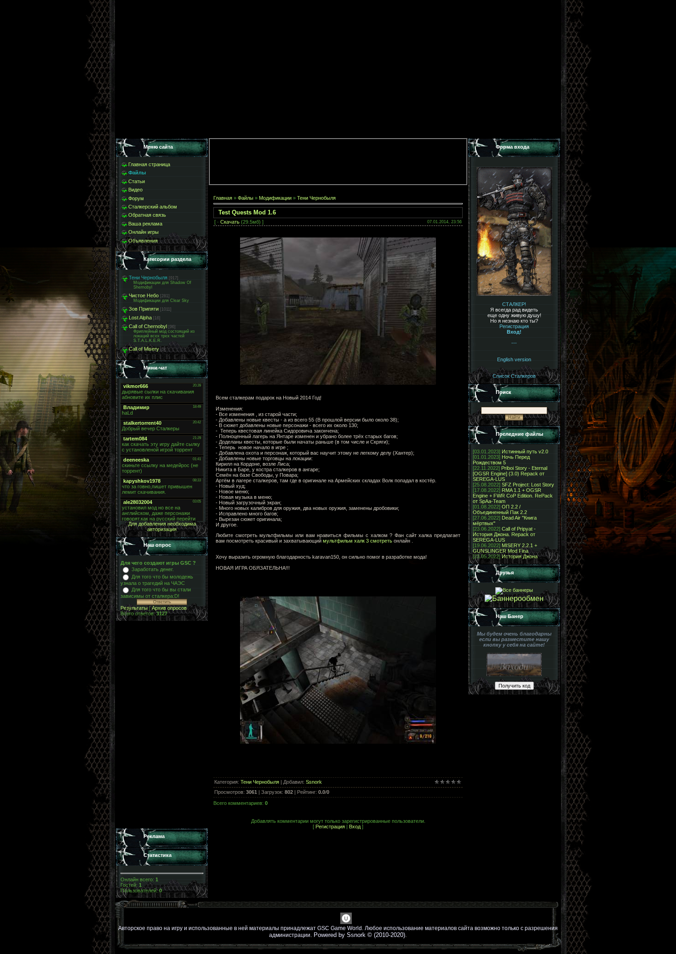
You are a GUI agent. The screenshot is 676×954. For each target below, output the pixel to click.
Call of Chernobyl (148, 326)
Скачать (230, 222)
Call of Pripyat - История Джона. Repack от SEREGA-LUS (504, 534)
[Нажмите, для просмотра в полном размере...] (338, 383)
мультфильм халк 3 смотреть (357, 540)
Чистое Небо (144, 295)
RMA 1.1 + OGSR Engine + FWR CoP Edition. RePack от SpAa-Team (513, 495)
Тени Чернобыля (148, 277)
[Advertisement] (162, 724)
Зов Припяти (144, 309)
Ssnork (314, 782)
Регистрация (330, 826)
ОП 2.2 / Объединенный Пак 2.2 (500, 509)
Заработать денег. (153, 569)
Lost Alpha (140, 317)
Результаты (134, 608)
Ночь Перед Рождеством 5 (501, 459)
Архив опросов (169, 608)
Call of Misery (144, 349)
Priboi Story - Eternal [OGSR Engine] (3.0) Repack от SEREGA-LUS (510, 473)
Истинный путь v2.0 (525, 451)
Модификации (275, 198)
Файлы (245, 198)
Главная (222, 198)
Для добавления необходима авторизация (162, 526)
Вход (355, 826)
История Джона (520, 556)
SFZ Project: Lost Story (528, 484)
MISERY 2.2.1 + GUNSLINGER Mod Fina (505, 548)
